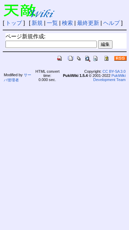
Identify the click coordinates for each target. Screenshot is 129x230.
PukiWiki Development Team (109, 77)
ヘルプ (111, 23)
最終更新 (88, 23)
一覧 (52, 23)
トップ (14, 23)
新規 (37, 23)
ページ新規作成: (25, 36)
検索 (67, 23)
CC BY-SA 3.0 (114, 71)
